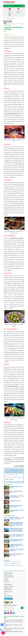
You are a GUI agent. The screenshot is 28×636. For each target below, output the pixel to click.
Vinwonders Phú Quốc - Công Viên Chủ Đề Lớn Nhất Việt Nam (16, 540)
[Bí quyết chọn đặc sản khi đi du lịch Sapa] (6, 488)
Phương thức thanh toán (9, 586)
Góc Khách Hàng (7, 584)
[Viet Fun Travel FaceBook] (5, 613)
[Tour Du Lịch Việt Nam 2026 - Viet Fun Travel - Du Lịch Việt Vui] (9, 2)
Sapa (12, 565)
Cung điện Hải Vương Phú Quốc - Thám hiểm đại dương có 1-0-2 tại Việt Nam (16, 546)
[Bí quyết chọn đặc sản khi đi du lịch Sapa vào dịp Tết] (6, 507)
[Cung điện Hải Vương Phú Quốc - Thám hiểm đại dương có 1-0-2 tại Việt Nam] (6, 546)
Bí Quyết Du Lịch (7, 565)
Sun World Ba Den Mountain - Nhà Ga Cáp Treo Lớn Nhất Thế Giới (17, 535)
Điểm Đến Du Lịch (16, 561)
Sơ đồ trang (6, 582)
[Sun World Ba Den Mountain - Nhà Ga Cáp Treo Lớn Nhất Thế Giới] (6, 536)
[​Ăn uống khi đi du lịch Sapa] (6, 502)
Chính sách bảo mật (8, 590)
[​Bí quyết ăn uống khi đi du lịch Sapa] (6, 492)
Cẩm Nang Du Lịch (13, 23)
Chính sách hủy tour (8, 591)
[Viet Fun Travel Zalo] (13, 613)
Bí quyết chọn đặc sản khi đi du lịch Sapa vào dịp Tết (16, 506)
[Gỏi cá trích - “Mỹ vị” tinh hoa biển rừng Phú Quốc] (6, 551)
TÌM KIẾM (8, 21)
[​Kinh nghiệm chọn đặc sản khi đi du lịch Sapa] (6, 512)
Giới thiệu (6, 578)
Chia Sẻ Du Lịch (7, 563)
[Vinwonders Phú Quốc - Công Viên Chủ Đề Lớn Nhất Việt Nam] (6, 541)
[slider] (6, 34)
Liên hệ (5, 593)
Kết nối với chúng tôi (8, 610)
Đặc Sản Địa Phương (18, 565)
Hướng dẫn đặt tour (8, 588)
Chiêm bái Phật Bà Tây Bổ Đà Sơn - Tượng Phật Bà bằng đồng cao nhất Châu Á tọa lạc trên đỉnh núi (16, 530)
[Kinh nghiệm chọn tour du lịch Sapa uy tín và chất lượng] (6, 497)
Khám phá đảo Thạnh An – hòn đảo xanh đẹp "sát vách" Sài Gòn (17, 518)
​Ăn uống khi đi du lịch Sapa (15, 500)
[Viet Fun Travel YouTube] (10, 613)
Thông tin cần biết (8, 573)
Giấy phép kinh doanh (8, 575)
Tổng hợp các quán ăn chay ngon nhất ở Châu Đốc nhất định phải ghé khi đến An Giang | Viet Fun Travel (16, 524)
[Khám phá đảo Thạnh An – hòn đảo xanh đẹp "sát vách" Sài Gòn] (6, 519)
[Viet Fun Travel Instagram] (7, 613)
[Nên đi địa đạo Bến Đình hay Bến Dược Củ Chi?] (6, 555)
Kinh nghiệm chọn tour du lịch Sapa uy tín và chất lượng (17, 496)
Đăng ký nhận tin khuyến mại (10, 605)
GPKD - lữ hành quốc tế (8, 576)
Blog (8, 23)
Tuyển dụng (6, 580)
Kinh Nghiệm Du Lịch (15, 563)
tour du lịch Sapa (7, 186)
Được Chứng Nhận (8, 595)
